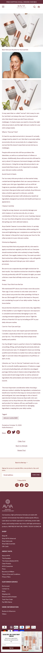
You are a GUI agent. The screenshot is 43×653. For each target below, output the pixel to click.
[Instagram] (17, 485)
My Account (6, 586)
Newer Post (21, 450)
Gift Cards (5, 546)
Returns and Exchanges (9, 597)
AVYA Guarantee (7, 566)
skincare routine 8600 (11, 418)
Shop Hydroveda (7, 541)
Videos (4, 614)
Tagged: (4, 414)
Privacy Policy (6, 577)
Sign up (11, 648)
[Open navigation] (3, 6)
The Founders (6, 558)
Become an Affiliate (8, 571)
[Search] (34, 6)
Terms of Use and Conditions (11, 574)
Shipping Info (6, 594)
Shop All (4, 536)
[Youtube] (26, 485)
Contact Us (5, 589)
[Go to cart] (39, 6)
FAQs (4, 591)
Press (4, 569)
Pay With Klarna (7, 602)
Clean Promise (6, 563)
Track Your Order (7, 599)
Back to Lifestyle (21, 446)
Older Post (21, 441)
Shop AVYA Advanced (9, 538)
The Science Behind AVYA (10, 561)
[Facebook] (22, 485)
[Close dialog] (41, 633)
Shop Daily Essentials (8, 544)
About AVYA (6, 555)
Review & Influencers (9, 611)
